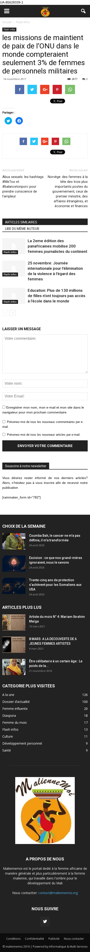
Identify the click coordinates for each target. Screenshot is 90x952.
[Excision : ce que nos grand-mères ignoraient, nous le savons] (13, 563)
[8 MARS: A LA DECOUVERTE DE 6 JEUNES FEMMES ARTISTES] (13, 645)
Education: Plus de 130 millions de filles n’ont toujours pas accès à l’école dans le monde (56, 295)
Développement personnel (22, 743)
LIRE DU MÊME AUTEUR (22, 229)
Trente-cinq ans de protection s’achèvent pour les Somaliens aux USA (55, 584)
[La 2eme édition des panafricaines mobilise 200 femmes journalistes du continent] (13, 246)
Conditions (13, 939)
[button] (83, 11)
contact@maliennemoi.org (58, 893)
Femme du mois (14, 722)
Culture (7, 736)
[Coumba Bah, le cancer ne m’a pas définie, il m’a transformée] (13, 541)
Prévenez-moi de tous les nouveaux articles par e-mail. (44, 434)
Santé (6, 750)
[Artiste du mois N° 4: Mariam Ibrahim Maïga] (13, 622)
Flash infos (9, 29)
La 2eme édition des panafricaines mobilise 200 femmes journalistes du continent (57, 246)
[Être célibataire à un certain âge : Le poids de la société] (13, 667)
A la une (8, 694)
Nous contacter (74, 939)
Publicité (54, 939)
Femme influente (15, 708)
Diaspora (9, 715)
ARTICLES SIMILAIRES (21, 222)
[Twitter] (45, 921)
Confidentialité (34, 939)
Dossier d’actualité (16, 701)
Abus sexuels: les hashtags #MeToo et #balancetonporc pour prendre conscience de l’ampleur (23, 186)
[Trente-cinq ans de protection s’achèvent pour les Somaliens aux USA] (13, 586)
